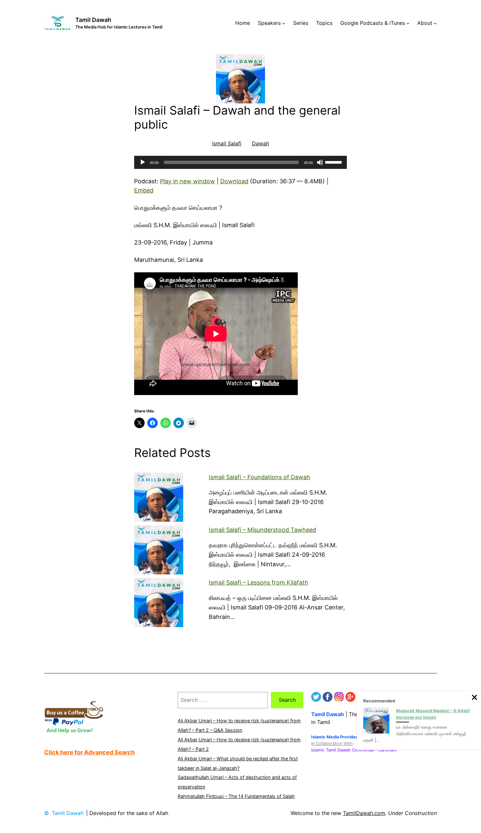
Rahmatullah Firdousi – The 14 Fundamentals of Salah (236, 796)
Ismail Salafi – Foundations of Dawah (259, 477)
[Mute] (320, 162)
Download (234, 181)
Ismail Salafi (226, 143)
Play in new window (187, 181)
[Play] (142, 162)
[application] (240, 162)
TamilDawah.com (364, 813)
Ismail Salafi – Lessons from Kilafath (258, 582)
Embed (143, 190)
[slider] (334, 162)
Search (287, 700)
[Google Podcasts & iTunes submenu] (408, 23)
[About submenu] (435, 23)
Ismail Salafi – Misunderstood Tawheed (262, 529)
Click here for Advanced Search (89, 752)
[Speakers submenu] (283, 23)
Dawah (260, 143)
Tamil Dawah (93, 19)
